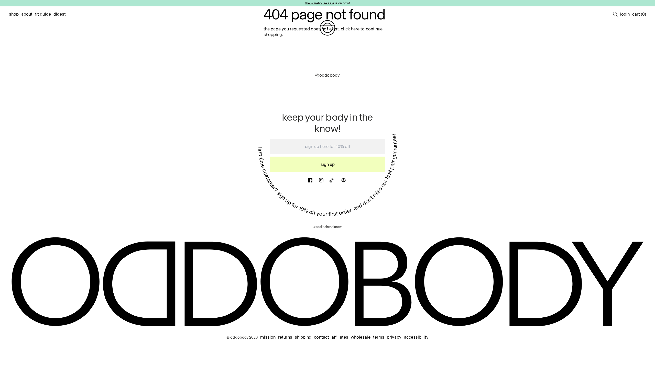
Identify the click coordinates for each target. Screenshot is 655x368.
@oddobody (327, 75)
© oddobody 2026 (242, 337)
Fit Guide (43, 14)
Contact (321, 337)
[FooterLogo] (327, 281)
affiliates (340, 337)
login (625, 14)
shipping (303, 337)
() (639, 14)
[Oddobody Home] (327, 28)
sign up (328, 164)
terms (378, 337)
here (355, 29)
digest (59, 14)
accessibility (416, 337)
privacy (394, 337)
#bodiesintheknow (327, 226)
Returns (285, 337)
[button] (615, 14)
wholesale (360, 337)
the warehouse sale (319, 3)
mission (268, 337)
